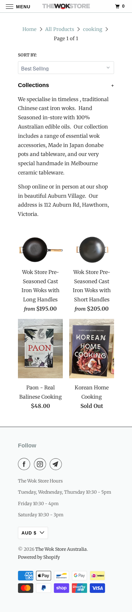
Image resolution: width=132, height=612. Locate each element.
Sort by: (27, 55)
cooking (92, 29)
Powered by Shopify (39, 557)
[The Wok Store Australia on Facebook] (25, 464)
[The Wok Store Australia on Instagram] (41, 464)
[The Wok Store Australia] (66, 6)
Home (29, 29)
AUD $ (29, 532)
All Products (59, 29)
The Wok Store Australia (61, 549)
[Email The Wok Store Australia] (57, 464)
